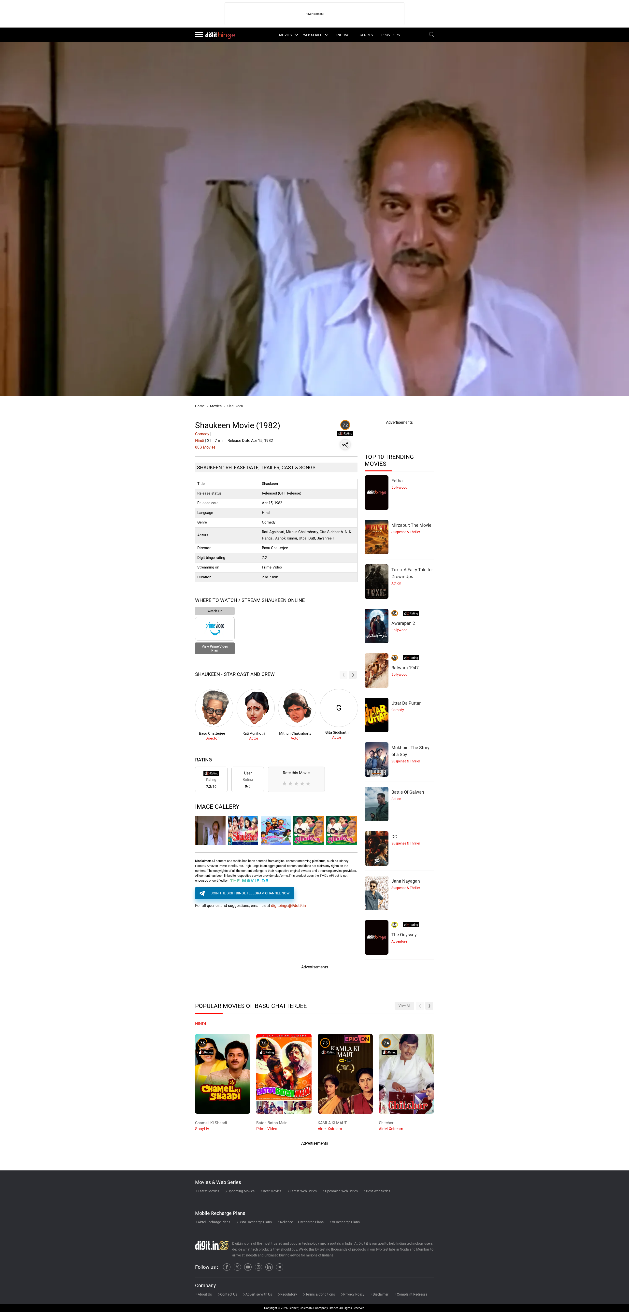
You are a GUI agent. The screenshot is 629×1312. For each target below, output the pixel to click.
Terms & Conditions (320, 1294)
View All (404, 1006)
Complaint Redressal (412, 1294)
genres (366, 35)
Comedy (202, 434)
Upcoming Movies (241, 1191)
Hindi (199, 440)
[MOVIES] (296, 35)
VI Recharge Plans (345, 1222)
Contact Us (228, 1294)
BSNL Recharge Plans (255, 1222)
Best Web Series (377, 1191)
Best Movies (271, 1191)
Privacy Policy (353, 1294)
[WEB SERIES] (326, 35)
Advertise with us (258, 1294)
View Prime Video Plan (215, 648)
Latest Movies (208, 1191)
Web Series (312, 35)
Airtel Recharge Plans (213, 1222)
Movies (216, 406)
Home (200, 406)
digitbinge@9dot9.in (288, 905)
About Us (204, 1294)
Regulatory (288, 1294)
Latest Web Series (303, 1191)
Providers (390, 35)
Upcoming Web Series (341, 1191)
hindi (200, 1024)
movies (285, 35)
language (342, 35)
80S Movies (205, 447)
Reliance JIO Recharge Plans (301, 1222)
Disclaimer (380, 1294)
